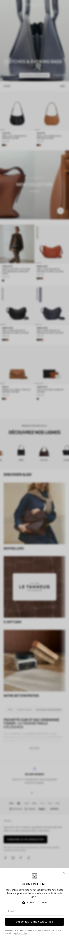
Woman (31, 903)
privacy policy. (21, 933)
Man (44, 903)
